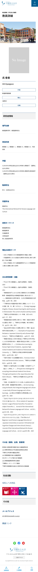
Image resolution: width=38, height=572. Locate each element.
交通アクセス (19, 557)
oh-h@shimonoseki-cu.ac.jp (11, 516)
